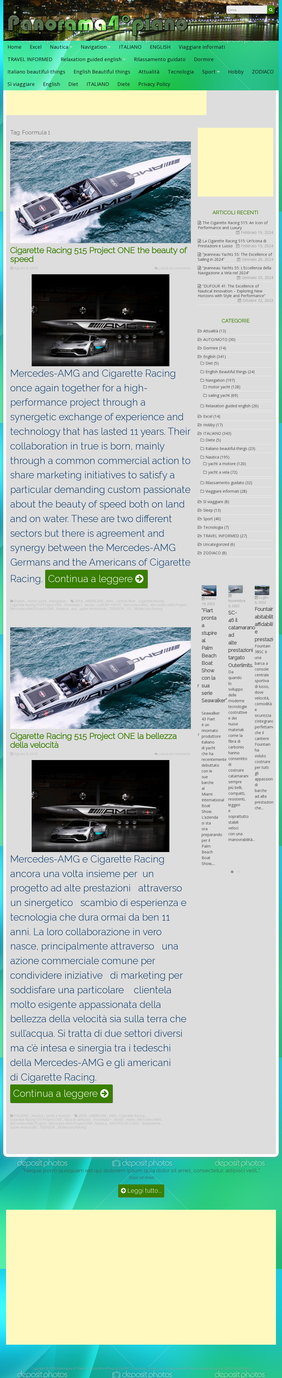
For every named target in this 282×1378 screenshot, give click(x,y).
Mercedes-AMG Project (168, 605)
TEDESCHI (116, 609)
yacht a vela (218, 472)
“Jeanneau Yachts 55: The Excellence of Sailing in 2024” (235, 257)
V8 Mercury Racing (148, 609)
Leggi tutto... (143, 1190)
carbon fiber (126, 601)
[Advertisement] (106, 102)
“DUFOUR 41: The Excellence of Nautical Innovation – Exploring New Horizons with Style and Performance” (231, 290)
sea (74, 609)
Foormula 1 (73, 605)
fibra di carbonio (77, 1120)
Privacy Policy (154, 84)
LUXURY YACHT (109, 605)
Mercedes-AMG (136, 605)
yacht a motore (58, 1116)
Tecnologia (181, 71)
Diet (73, 84)
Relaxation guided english (91, 59)
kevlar (89, 605)
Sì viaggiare (21, 84)
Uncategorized (216, 544)
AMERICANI (97, 1116)
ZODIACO (263, 71)
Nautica (59, 47)
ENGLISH (160, 47)
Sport (209, 71)
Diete (123, 84)
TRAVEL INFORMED (29, 59)
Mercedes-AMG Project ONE (32, 609)
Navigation (94, 47)
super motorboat (93, 609)
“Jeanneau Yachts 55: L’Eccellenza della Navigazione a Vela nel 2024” (234, 270)
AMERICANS (94, 601)
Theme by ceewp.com (147, 1368)
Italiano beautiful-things (36, 71)
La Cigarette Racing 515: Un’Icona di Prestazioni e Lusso (232, 243)
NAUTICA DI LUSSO (124, 1123)
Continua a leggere (98, 580)
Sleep (208, 510)
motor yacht (37, 601)
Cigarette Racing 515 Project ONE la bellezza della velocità (93, 740)
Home (14, 47)
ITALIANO (130, 47)
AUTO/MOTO (215, 339)
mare (130, 1120)
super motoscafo (23, 1127)
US (129, 609)
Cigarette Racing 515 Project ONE (36, 605)
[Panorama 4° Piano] (97, 35)
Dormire (204, 59)
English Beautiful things (102, 71)
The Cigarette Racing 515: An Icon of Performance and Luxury (233, 225)
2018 (79, 601)
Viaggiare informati (202, 47)
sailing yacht (219, 395)
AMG (109, 601)
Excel (36, 47)
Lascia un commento (175, 268)
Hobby (236, 71)
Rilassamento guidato (160, 59)
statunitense (151, 1123)
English (51, 84)
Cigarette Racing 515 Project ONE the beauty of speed (98, 254)
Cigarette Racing (151, 601)
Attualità (149, 71)
